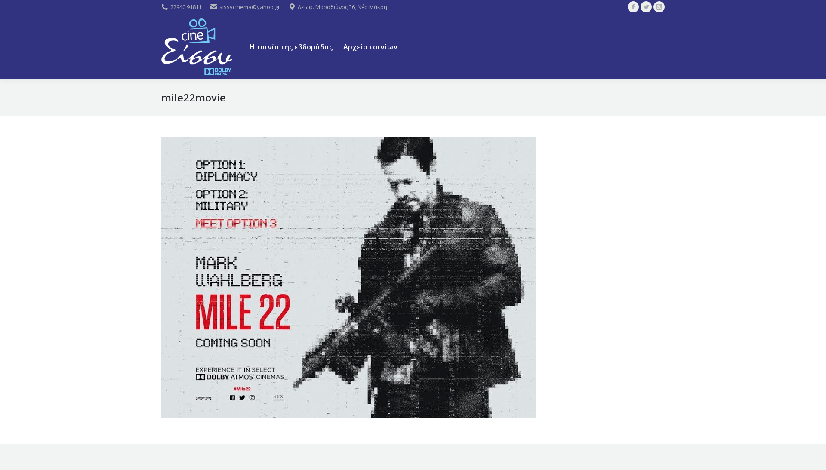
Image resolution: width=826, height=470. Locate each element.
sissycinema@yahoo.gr (249, 7)
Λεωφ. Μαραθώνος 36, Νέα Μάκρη (342, 7)
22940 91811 (186, 7)
